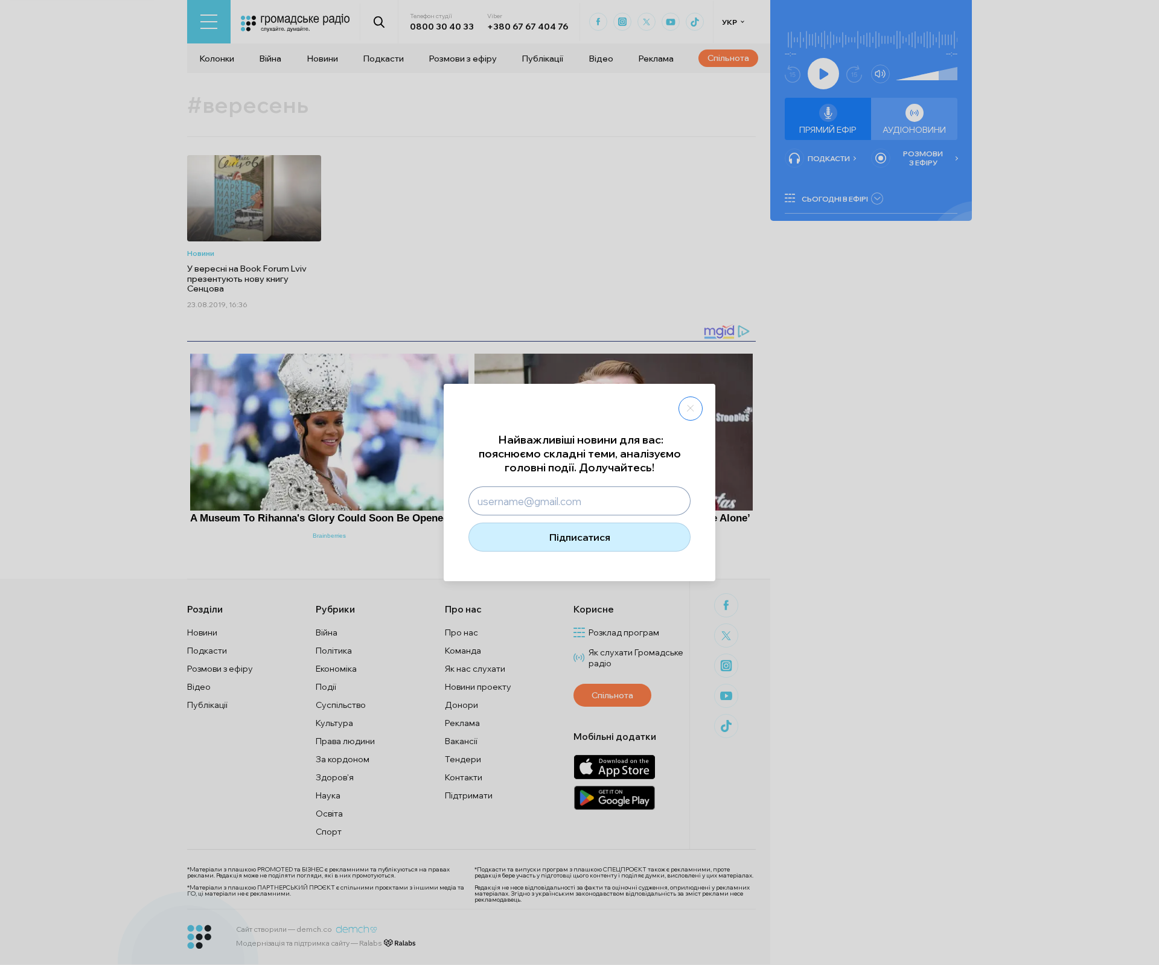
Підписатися (579, 537)
